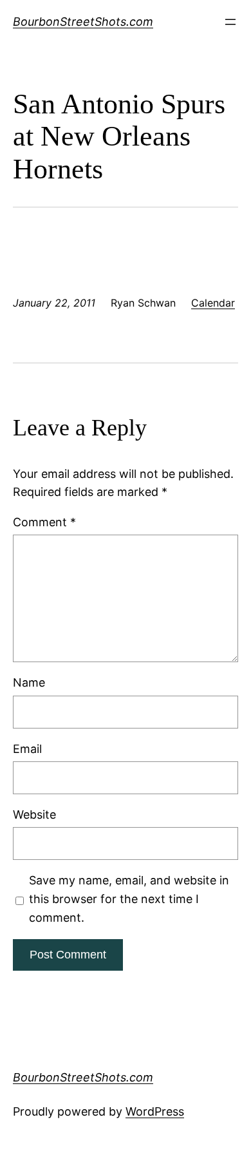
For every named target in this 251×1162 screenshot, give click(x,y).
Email (27, 749)
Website (34, 814)
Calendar (213, 302)
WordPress (155, 1111)
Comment (44, 522)
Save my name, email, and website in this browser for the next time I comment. (129, 898)
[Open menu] (230, 22)
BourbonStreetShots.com (83, 21)
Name (29, 682)
